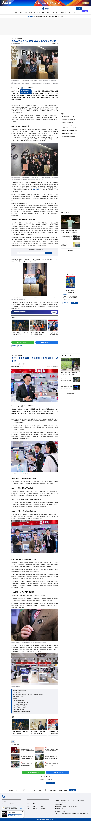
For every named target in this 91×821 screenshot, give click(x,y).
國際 (26, 12)
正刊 (67, 274)
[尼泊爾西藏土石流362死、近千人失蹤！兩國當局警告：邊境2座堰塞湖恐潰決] (15, 757)
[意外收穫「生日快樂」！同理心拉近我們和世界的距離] (39, 750)
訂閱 (79, 8)
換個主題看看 (71, 250)
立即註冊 (73, 790)
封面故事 (65, 294)
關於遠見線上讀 (13, 803)
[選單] (2, 8)
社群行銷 (14, 345)
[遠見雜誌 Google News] (40, 790)
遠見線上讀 (63, 12)
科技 (38, 12)
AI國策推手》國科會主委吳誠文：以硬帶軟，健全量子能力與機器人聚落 (70, 297)
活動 (75, 12)
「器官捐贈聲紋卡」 (37, 190)
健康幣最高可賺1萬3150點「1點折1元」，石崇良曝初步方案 (27, 750)
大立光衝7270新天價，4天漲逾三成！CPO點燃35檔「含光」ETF (51, 757)
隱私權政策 (64, 811)
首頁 (12, 38)
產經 (43, 12)
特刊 (73, 274)
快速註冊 (51, 783)
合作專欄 (43, 808)
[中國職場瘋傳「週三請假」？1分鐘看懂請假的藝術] (15, 764)
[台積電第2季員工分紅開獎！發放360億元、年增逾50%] (39, 764)
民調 (53, 12)
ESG (57, 12)
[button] (56, 325)
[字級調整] (25, 88)
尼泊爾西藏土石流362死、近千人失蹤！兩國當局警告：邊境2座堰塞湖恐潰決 (27, 757)
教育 (48, 12)
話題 (21, 12)
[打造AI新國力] (70, 282)
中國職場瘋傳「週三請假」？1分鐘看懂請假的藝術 (27, 764)
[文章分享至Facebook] (15, 88)
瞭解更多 (85, 3)
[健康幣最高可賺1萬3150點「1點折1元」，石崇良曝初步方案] (15, 750)
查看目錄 (66, 302)
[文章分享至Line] (12, 88)
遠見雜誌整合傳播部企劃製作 (17, 43)
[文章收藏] (22, 88)
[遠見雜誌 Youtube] (34, 790)
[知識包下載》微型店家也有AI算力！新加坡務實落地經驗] (5, 814)
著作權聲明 (57, 811)
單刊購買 (74, 302)
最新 (16, 12)
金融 (30, 12)
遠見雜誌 (57, 800)
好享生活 (46, 747)
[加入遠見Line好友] (17, 790)
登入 (22, 92)
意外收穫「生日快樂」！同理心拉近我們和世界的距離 (51, 750)
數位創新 (20, 345)
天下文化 (72, 800)
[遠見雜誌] (45, 8)
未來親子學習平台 (80, 800)
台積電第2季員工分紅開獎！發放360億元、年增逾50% (51, 764)
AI (34, 12)
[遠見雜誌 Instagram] (29, 790)
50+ (56, 802)
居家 (13, 741)
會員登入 (40, 783)
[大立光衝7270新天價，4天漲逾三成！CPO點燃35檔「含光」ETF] (39, 757)
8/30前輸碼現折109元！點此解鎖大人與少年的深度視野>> (48, 16)
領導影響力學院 (62, 802)
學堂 (70, 12)
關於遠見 (3, 803)
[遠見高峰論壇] (6, 3)
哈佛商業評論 (64, 800)
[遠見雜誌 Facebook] (23, 790)
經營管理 (20, 38)
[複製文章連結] (19, 88)
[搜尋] (88, 8)
